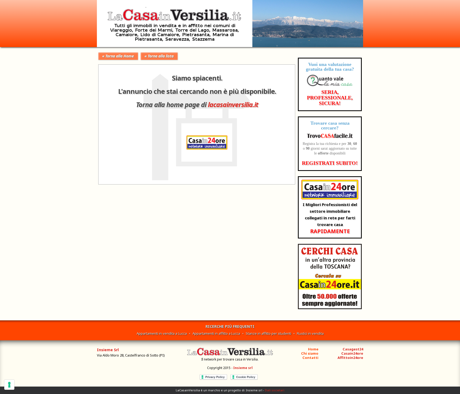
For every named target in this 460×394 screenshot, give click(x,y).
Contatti (310, 357)
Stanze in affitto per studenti (268, 333)
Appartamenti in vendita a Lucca (162, 333)
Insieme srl (243, 368)
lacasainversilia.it (233, 104)
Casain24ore (352, 353)
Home (313, 349)
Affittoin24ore (350, 357)
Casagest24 (353, 349)
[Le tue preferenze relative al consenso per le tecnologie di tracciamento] (9, 385)
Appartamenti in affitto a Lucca (216, 333)
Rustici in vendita (310, 333)
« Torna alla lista (159, 55)
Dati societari (274, 390)
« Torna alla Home (118, 55)
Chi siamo (309, 353)
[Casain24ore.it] (330, 307)
